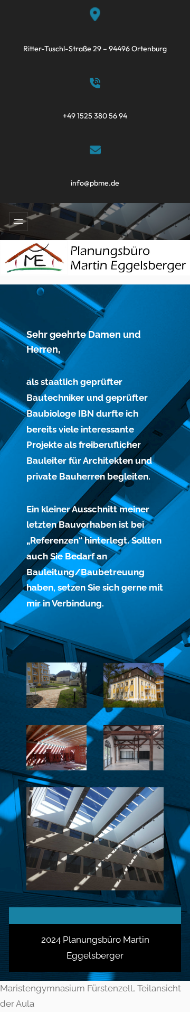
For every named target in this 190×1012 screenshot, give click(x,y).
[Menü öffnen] (18, 221)
